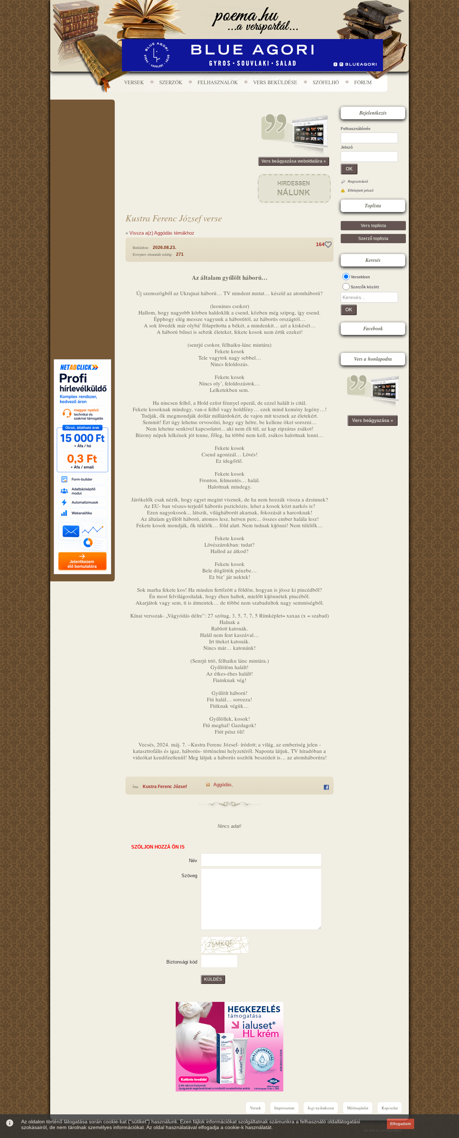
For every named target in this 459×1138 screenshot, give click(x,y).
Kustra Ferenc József (165, 786)
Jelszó (347, 147)
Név (193, 860)
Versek (134, 82)
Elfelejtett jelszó (361, 190)
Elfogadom (400, 1124)
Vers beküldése (275, 82)
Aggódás (222, 784)
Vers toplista (373, 225)
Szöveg (189, 875)
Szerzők (170, 82)
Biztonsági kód (181, 962)
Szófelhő (326, 82)
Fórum (363, 82)
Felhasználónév (355, 128)
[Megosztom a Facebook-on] (326, 787)
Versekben (360, 277)
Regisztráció (358, 181)
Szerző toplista (373, 238)
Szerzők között (365, 287)
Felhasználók (218, 82)
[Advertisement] (82, 121)
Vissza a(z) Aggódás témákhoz (161, 233)
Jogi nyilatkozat (321, 1107)
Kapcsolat (390, 1107)
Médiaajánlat (357, 1107)
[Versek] (255, 20)
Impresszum (284, 1107)
